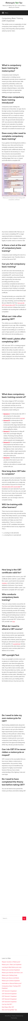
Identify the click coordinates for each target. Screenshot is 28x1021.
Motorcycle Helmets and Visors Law (12, 972)
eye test (22, 418)
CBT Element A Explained (9, 991)
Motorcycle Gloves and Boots (10, 978)
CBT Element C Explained (9, 996)
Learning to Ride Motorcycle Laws (11, 967)
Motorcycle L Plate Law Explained (11, 964)
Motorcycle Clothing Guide (9, 975)
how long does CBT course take (11, 486)
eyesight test (16, 644)
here (13, 621)
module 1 (4, 583)
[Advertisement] (14, 48)
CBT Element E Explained (9, 1001)
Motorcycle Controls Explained (11, 980)
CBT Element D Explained (9, 999)
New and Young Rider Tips (9, 1010)
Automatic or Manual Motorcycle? (12, 983)
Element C (6, 431)
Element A (6, 414)
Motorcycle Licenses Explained (11, 970)
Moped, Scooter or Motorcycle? (11, 962)
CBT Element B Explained (9, 993)
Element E (6, 457)
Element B (6, 420)
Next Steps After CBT (8, 1007)
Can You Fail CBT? (7, 1004)
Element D (6, 442)
